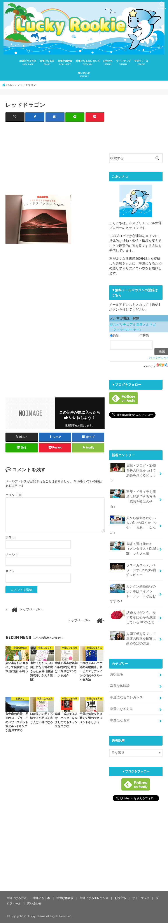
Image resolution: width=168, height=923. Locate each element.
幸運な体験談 (65, 62)
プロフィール (141, 62)
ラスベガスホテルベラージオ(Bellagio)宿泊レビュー (141, 570)
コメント (13, 495)
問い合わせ (84, 74)
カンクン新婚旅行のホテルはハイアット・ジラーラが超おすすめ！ (133, 594)
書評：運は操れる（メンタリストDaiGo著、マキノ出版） (142, 548)
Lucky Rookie (36, 916)
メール (12, 554)
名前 (10, 537)
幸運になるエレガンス (88, 62)
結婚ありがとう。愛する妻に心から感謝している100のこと (141, 617)
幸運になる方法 (27, 62)
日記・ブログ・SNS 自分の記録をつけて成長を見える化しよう (133, 473)
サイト (10, 571)
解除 (145, 335)
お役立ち (108, 62)
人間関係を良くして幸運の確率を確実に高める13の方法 (141, 638)
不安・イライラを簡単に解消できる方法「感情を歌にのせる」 (133, 499)
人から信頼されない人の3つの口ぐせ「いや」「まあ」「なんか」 (134, 525)
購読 (116, 335)
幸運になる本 (47, 62)
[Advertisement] (55, 157)
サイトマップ (123, 62)
